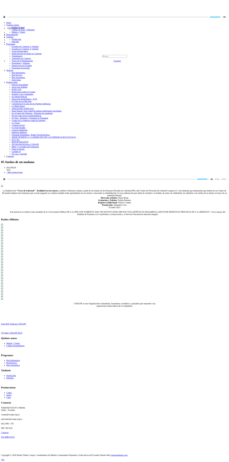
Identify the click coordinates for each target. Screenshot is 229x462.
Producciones (12, 82)
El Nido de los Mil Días (22, 101)
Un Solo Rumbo (18, 128)
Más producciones (15, 172)
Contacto (10, 156)
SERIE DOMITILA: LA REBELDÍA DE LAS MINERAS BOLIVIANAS (44, 137)
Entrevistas (16, 80)
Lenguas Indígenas (19, 130)
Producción (16, 39)
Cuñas (9, 393)
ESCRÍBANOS (8, 437)
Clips (8, 397)
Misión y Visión (18, 32)
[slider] (108, 17)
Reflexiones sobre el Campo (23, 92)
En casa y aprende (19, 154)
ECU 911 (16, 139)
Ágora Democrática (20, 51)
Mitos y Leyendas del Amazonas (25, 147)
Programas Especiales (21, 68)
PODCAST (17, 89)
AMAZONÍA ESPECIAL (23, 108)
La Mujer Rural (18, 106)
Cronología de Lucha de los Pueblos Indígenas (31, 104)
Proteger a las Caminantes (22, 94)
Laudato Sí (16, 151)
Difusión (15, 42)
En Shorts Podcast (19, 97)
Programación (12, 34)
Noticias (9, 70)
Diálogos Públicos (19, 132)
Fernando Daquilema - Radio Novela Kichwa (31, 135)
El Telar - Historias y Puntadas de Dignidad (30, 118)
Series (8, 395)
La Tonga (16, 123)
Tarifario (10, 37)
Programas (10, 44)
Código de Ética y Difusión (23, 30)
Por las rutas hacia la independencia (26, 116)
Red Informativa (18, 73)
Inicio (8, 22)
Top (2, 460)
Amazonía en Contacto (21, 58)
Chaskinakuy (17, 56)
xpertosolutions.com (119, 455)
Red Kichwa (17, 75)
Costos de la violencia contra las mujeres (28, 120)
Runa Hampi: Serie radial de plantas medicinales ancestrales (37, 111)
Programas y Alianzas (21, 63)
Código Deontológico (15, 346)
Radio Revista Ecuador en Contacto (27, 54)
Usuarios (117, 61)
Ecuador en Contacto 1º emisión (25, 46)
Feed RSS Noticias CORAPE (13, 324)
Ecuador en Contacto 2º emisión (25, 49)
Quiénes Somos (18, 27)
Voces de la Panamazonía (22, 61)
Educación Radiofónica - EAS (24, 99)
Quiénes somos (12, 25)
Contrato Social (18, 125)
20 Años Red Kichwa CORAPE (25, 144)
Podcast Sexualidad (20, 85)
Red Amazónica (18, 77)
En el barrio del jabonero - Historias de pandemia (32, 113)
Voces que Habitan (19, 87)
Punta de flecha (18, 149)
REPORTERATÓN (20, 142)
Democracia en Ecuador (22, 65)
